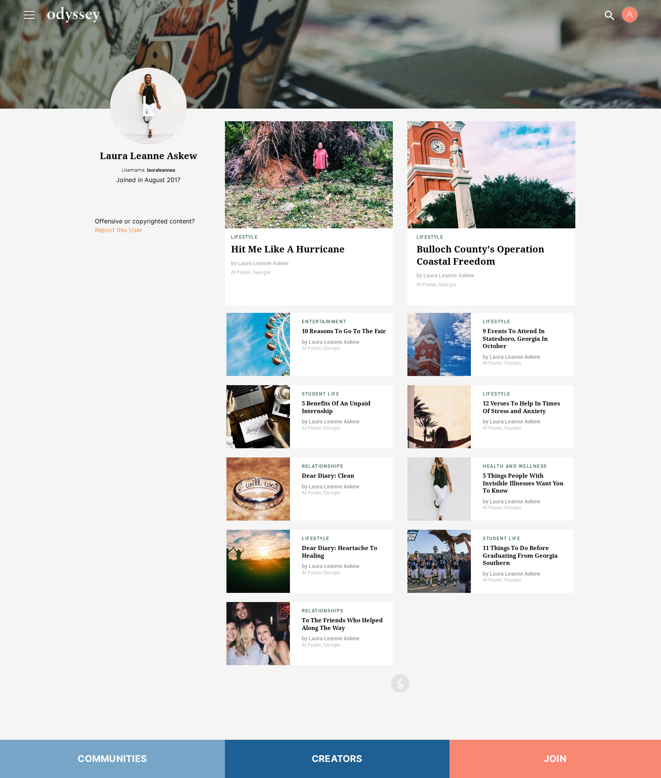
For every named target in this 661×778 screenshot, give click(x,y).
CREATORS (337, 758)
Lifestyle (244, 237)
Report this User (118, 230)
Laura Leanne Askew (263, 263)
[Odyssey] (73, 15)
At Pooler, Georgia (250, 272)
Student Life (320, 394)
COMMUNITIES (112, 758)
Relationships (323, 466)
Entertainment (324, 321)
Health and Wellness (515, 466)
